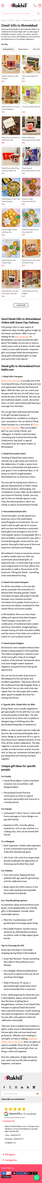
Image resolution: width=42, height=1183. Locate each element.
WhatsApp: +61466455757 (14, 1139)
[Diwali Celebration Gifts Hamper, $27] (11, 64)
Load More (21, 305)
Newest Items (23, 49)
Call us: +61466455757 (13, 1135)
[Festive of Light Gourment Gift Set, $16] (31, 187)
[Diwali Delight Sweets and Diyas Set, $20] (11, 217)
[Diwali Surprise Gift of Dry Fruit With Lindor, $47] (31, 248)
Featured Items (8, 49)
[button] (21, 1113)
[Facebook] (4, 1087)
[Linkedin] (34, 1087)
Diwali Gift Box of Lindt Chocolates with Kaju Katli (10, 293)
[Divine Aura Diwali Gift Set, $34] (31, 64)
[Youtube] (22, 1087)
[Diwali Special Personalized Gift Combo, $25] (31, 156)
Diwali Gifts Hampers (11, 380)
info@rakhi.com (10, 1143)
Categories (11, 1160)
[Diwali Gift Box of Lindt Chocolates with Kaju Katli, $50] (11, 279)
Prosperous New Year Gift (31, 107)
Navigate (10, 1154)
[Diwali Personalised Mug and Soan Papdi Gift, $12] (11, 156)
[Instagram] (16, 1087)
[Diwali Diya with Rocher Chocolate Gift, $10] (31, 217)
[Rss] (28, 1087)
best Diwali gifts (22, 336)
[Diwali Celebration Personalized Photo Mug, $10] (31, 125)
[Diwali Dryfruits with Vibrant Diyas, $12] (11, 248)
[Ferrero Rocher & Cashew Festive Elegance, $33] (11, 95)
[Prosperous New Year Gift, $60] (31, 95)
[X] (10, 1087)
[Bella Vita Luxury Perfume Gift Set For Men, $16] (11, 125)
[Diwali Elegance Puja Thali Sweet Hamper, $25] (11, 187)
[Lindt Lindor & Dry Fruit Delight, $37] (31, 279)
